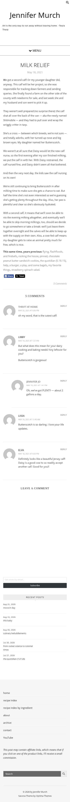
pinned (44, 256)
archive (7, 722)
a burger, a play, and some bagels (28, 265)
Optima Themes (44, 795)
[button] (67, 3)
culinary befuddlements (14, 633)
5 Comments (60, 283)
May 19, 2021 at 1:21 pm (28, 340)
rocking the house (28, 256)
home (6, 693)
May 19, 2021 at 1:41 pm (36, 385)
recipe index (10, 700)
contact (7, 730)
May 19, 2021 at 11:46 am (29, 419)
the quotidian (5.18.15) (53, 260)
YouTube (8, 737)
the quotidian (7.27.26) (14, 658)
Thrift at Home (28, 306)
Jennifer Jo (33, 381)
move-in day (9, 607)
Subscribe (35, 585)
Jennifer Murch (35, 15)
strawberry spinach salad (25, 269)
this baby (7, 620)
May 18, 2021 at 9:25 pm (28, 453)
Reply (63, 306)
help (5, 265)
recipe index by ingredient (17, 707)
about (6, 715)
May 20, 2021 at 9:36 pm (28, 310)
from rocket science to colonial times (18, 648)
